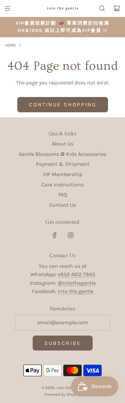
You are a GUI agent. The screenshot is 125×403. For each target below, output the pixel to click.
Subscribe (62, 343)
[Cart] (116, 8)
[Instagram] (70, 235)
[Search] (102, 8)
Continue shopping (62, 104)
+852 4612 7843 (76, 274)
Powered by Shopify (62, 394)
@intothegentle (77, 283)
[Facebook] (54, 235)
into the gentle (75, 291)
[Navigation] (7, 8)
